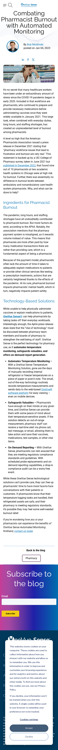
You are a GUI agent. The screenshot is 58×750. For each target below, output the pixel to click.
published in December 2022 (19, 165)
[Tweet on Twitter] (34, 59)
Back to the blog (35, 550)
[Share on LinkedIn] (23, 59)
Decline (29, 736)
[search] (10, 5)
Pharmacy (31, 558)
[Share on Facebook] (29, 59)
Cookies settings (29, 719)
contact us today (23, 531)
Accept (29, 728)
